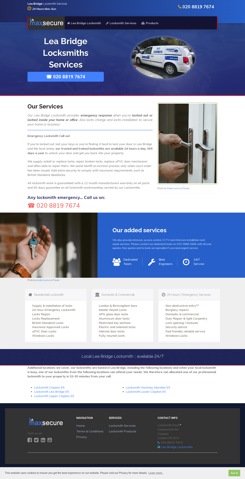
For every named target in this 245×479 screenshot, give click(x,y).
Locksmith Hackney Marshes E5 (148, 387)
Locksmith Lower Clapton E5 (146, 392)
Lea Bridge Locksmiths (177, 447)
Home (80, 426)
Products (152, 23)
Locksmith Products (122, 431)
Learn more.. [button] (155, 473)
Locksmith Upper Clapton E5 (54, 396)
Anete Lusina (173, 188)
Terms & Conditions (89, 431)
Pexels (186, 188)
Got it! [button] (234, 473)
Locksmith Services (123, 23)
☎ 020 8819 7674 (65, 76)
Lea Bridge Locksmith (86, 23)
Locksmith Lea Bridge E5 (51, 392)
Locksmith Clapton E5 (49, 387)
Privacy (81, 437)
